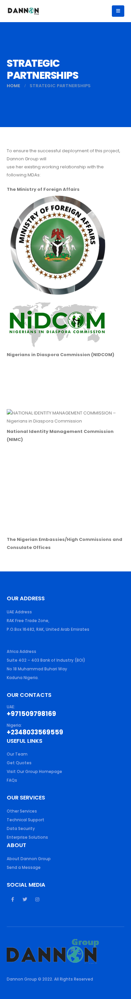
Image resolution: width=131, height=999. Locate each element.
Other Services (22, 811)
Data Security (21, 828)
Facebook (12, 899)
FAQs (12, 780)
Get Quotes (19, 763)
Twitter (25, 899)
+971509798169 (31, 713)
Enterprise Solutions (27, 837)
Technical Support (25, 820)
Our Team (17, 754)
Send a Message (24, 867)
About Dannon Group (29, 859)
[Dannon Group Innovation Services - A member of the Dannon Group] (23, 10)
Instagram (37, 899)
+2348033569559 (35, 732)
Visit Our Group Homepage (34, 771)
